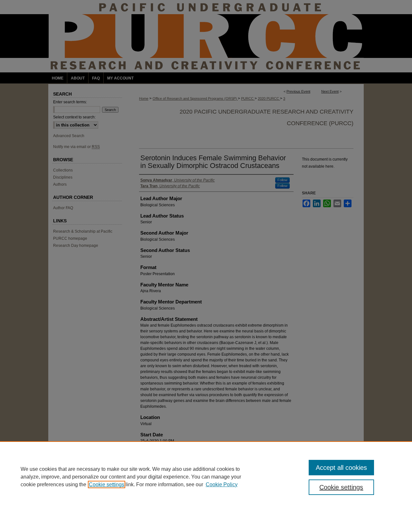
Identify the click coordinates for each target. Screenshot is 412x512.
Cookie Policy (222, 484)
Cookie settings (106, 484)
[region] (206, 476)
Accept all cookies (341, 467)
